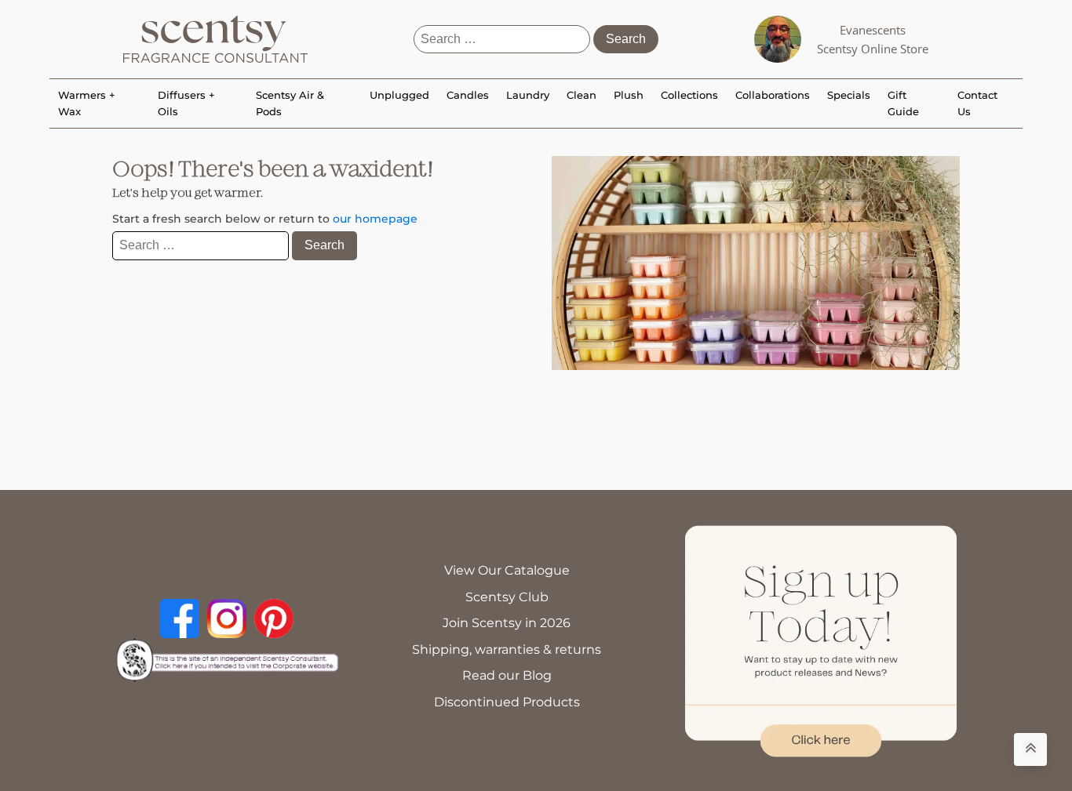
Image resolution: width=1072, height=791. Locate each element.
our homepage (375, 219)
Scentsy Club (507, 597)
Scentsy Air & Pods (290, 103)
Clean (581, 95)
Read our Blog (507, 675)
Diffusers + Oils (186, 103)
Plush (629, 95)
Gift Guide (903, 103)
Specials (848, 95)
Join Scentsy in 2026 (507, 622)
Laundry (527, 95)
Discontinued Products (507, 702)
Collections (689, 95)
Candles (468, 95)
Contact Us (977, 103)
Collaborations (772, 95)
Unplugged (399, 95)
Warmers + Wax (86, 103)
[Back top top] (1030, 749)
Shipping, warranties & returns (506, 649)
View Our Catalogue (507, 570)
